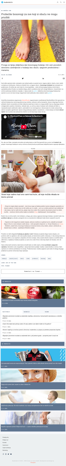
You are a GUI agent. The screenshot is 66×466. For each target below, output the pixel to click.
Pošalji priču (6, 437)
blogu (36, 212)
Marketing (5, 450)
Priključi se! (5, 440)
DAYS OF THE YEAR (11, 262)
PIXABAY (7, 265)
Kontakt (4, 442)
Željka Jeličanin (6, 74)
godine (35, 91)
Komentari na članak (32, 271)
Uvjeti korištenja (7, 447)
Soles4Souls (26, 100)
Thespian (33, 462)
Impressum (5, 445)
